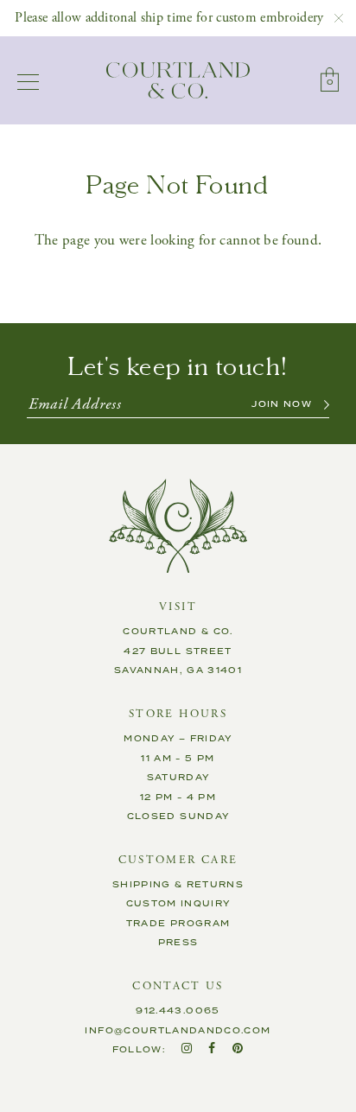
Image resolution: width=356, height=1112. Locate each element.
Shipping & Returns (178, 885)
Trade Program (178, 924)
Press (178, 943)
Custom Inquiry (178, 904)
